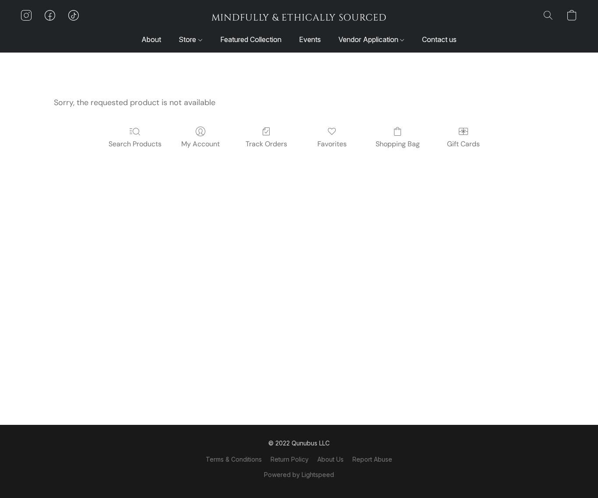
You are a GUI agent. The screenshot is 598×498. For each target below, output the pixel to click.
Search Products (135, 143)
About (151, 39)
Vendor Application (369, 39)
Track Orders (266, 143)
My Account (200, 143)
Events (310, 39)
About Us (330, 459)
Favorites (332, 143)
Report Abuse (372, 459)
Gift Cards (463, 143)
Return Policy (290, 459)
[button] (299, 17)
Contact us (439, 39)
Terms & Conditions (234, 459)
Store (188, 39)
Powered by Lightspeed (299, 474)
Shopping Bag (398, 143)
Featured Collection (250, 39)
